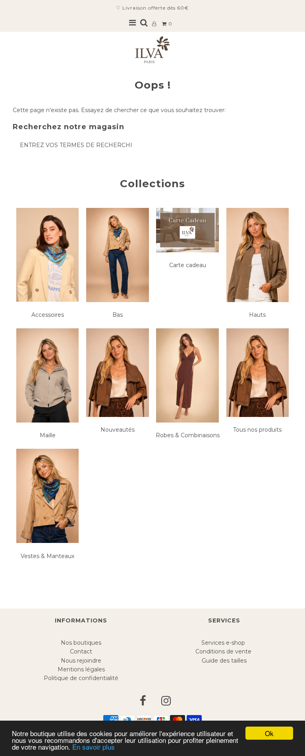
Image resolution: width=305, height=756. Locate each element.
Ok (269, 733)
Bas (117, 314)
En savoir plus (93, 747)
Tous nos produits (257, 429)
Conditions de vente (224, 651)
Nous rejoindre (81, 660)
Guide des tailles (224, 660)
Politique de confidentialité (81, 678)
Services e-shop (224, 642)
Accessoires (47, 314)
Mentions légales (81, 669)
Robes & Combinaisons (188, 435)
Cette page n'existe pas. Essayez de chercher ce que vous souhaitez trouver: (119, 110)
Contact (81, 651)
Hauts (257, 314)
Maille (48, 435)
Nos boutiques (81, 642)
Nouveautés (117, 429)
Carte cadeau (187, 265)
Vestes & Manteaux (47, 556)
